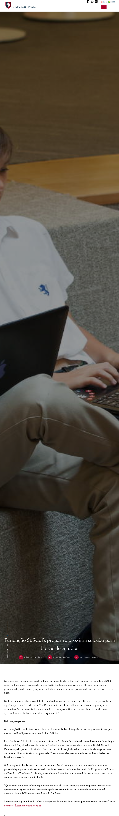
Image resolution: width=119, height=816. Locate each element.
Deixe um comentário (89, 657)
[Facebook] (88, 2)
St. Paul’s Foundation (62, 657)
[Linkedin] (96, 2)
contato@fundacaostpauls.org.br (22, 805)
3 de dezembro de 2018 (34, 657)
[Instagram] (92, 2)
